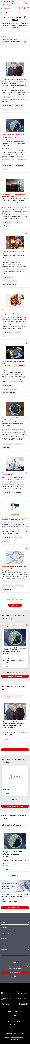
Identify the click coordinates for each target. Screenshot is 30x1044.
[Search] (20, 8)
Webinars (4, 938)
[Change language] (25, 8)
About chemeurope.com (15, 1028)
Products (4, 927)
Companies (4, 922)
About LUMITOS (14, 1024)
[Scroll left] (24, 625)
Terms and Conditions (17, 1037)
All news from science (15, 676)
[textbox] (15, 700)
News (2, 917)
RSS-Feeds (4, 949)
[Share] (22, 8)
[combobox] (15, 699)
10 (22, 672)
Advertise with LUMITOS (14, 1021)
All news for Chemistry (15, 750)
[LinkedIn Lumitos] (15, 1015)
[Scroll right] (27, 625)
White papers (5, 933)
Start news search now (15, 907)
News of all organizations (15, 806)
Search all (15, 605)
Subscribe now (15, 972)
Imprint (7, 1037)
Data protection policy (15, 1039)
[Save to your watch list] (26, 60)
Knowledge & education (8, 944)
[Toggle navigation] (28, 8)
